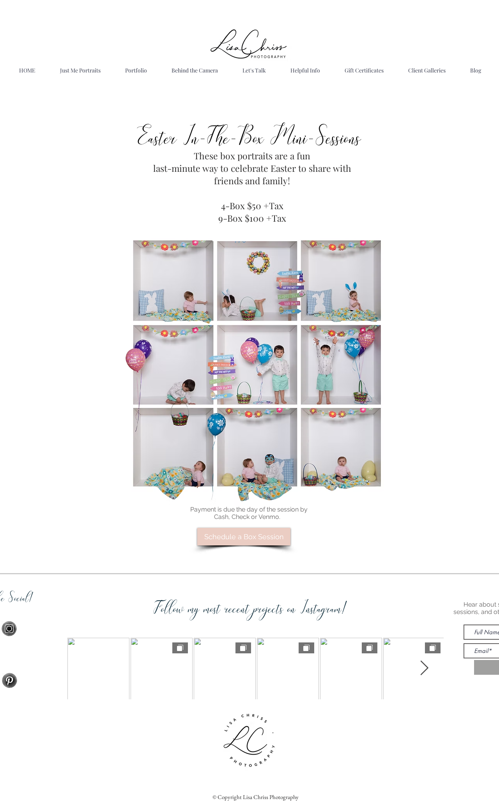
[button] (136, 70)
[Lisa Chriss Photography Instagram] (9, 628)
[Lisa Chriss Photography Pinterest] (9, 680)
